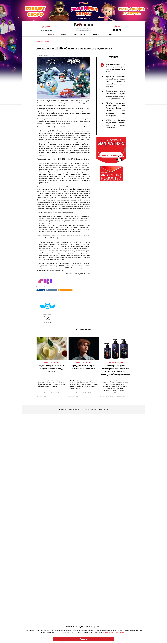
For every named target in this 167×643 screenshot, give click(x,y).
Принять (83, 639)
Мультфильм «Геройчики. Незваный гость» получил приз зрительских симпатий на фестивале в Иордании (115, 81)
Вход (117, 26)
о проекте (96, 34)
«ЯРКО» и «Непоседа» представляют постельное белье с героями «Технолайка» (115, 124)
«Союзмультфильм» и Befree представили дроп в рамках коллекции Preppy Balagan (115, 68)
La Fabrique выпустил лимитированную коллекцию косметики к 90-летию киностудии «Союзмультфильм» (115, 370)
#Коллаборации (41, 396)
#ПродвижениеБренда (42, 287)
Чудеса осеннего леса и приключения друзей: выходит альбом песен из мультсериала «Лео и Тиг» (115, 94)
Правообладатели (79, 34)
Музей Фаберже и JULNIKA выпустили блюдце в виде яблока (51, 368)
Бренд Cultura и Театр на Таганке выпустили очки (83, 367)
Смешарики (48, 317)
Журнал (110, 34)
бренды (63, 34)
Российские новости (43, 41)
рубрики (50, 34)
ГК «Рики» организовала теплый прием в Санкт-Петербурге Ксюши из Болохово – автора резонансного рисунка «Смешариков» (115, 109)
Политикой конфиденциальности (114, 632)
